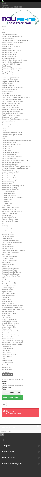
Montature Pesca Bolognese (11, 274)
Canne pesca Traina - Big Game (12, 156)
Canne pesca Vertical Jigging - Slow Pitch (15, 160)
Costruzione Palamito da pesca (11, 68)
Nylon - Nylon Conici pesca (10, 207)
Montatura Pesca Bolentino (10, 268)
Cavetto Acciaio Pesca (9, 217)
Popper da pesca (7, 292)
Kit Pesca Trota (7, 203)
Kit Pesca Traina (7, 199)
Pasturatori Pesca (7, 258)
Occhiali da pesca (7, 44)
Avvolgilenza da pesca (9, 58)
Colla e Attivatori (7, 239)
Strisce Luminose (7, 348)
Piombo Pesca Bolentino (9, 337)
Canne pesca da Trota (9, 142)
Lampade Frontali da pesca (10, 82)
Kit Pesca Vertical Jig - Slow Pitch (12, 197)
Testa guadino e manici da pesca (12, 113)
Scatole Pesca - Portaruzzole (11, 103)
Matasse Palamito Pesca (10, 219)
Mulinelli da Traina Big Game (11, 180)
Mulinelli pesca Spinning (9, 188)
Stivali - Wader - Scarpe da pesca (12, 42)
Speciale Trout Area (8, 311)
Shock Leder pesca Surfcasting (12, 211)
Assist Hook (5, 231)
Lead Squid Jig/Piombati (9, 321)
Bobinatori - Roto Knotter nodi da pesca (14, 60)
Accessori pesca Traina (9, 52)
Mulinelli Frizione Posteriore (10, 178)
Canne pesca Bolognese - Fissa (12, 135)
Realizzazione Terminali (9, 256)
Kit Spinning (5, 201)
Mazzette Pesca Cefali (9, 284)
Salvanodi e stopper (8, 246)
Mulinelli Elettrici (7, 184)
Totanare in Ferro (7, 329)
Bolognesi (5, 136)
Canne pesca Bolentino (9, 158)
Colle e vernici (6, 346)
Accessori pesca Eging (9, 327)
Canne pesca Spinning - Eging (11, 144)
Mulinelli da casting (8, 182)
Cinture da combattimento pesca (12, 70)
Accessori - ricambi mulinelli (10, 172)
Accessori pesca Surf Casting (11, 50)
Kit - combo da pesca (8, 191)
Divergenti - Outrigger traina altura (12, 72)
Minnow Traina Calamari (9, 319)
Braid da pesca (6, 215)
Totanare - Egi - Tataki (9, 313)
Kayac (4, 358)
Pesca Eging (6, 148)
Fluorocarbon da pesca (9, 209)
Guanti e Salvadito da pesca (11, 46)
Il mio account (8, 457)
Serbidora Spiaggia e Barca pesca (12, 109)
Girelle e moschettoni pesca (10, 240)
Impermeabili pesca (8, 38)
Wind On (4, 280)
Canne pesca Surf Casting (10, 125)
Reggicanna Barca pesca (9, 117)
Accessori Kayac (7, 360)
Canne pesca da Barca (9, 154)
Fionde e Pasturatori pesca (10, 76)
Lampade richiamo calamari (10, 323)
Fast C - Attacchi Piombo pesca (12, 242)
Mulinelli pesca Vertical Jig (10, 189)
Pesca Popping (6, 150)
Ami (3, 223)
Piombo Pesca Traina (8, 339)
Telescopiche (6, 127)
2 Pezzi (4, 129)
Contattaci (5, 5)
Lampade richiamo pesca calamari (12, 87)
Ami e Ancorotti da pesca (10, 221)
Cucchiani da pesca (8, 288)
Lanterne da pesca (7, 83)
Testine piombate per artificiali (11, 331)
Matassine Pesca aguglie (10, 282)
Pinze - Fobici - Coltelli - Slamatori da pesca (16, 97)
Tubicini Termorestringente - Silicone (13, 250)
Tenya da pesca (7, 301)
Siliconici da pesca (8, 303)
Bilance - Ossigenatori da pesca (12, 62)
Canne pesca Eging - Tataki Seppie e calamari (16, 166)
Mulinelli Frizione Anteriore (10, 176)
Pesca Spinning (7, 146)
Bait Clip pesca (6, 254)
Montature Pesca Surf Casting (11, 272)
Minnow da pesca (7, 290)
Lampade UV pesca (8, 85)
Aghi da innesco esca (8, 237)
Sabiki (4, 278)
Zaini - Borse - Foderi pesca (10, 107)
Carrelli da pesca (7, 66)
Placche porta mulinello (9, 354)
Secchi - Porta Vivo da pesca (11, 111)
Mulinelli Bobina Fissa (9, 174)
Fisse (3, 138)
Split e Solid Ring (7, 248)
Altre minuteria (6, 262)
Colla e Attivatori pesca (9, 74)
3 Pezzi (4, 131)
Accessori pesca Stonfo (9, 54)
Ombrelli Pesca (6, 93)
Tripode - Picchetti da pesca (10, 115)
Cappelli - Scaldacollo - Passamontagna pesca (16, 40)
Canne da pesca (7, 123)
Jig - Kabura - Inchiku (8, 293)
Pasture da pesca (7, 362)
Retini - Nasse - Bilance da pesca (12, 101)
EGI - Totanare (6, 317)
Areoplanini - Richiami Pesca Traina (13, 309)
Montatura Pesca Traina (9, 270)
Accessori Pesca (7, 48)
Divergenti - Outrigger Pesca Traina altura (15, 168)
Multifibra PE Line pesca (9, 213)
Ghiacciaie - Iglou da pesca (10, 78)
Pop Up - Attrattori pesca (9, 260)
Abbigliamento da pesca (9, 34)
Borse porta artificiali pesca (10, 105)
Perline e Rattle (6, 244)
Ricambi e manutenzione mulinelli (12, 345)
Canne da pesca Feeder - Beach (12, 133)
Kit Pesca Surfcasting (9, 195)
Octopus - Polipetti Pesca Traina (12, 307)
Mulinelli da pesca (7, 170)
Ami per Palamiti (7, 229)
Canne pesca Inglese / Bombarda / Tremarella (16, 140)
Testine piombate (7, 233)
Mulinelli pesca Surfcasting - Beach (13, 186)
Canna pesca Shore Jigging (10, 152)
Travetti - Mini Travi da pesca (11, 252)
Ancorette (5, 225)
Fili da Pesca (6, 205)
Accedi (4, 3)
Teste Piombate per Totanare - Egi (12, 341)
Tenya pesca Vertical (8, 295)
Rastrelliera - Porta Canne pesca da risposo (15, 119)
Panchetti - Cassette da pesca (11, 95)
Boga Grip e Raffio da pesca (11, 64)
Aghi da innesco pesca (9, 56)
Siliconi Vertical (6, 299)
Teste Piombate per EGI (9, 325)
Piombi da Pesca (7, 333)
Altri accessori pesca (8, 121)
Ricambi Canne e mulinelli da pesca (13, 343)
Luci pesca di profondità (9, 89)
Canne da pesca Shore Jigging (11, 162)
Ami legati (5, 227)
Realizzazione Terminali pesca (11, 99)
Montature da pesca (8, 264)
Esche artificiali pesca (9, 286)
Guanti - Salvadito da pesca (10, 80)
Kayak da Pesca (7, 356)
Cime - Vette (6, 350)
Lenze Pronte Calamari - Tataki (11, 276)
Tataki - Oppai (6, 315)
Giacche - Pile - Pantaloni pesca (12, 36)
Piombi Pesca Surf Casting (10, 335)
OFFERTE (5, 364)
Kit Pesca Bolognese (8, 193)
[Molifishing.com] (20, 17)
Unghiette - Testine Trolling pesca (12, 305)
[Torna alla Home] (4, 404)
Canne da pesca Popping (9, 164)
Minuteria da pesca (8, 235)
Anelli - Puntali (6, 352)
